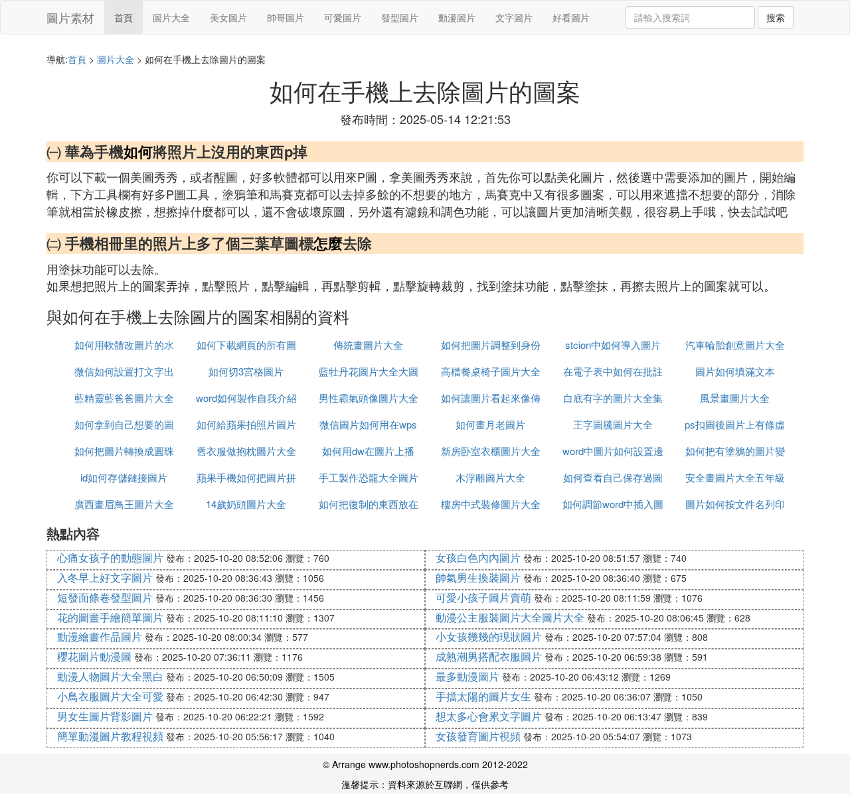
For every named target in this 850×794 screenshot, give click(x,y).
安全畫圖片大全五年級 (735, 477)
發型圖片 (399, 17)
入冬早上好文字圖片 (105, 577)
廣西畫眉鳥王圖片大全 (124, 504)
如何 (138, 151)
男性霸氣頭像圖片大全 (368, 398)
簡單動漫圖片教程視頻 (110, 736)
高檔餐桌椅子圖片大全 (491, 371)
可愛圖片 (342, 17)
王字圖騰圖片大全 (613, 424)
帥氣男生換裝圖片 (478, 577)
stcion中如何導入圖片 (613, 345)
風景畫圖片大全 (735, 398)
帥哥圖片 (285, 17)
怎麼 (328, 242)
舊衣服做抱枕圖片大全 (246, 451)
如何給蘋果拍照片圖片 (246, 424)
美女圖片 (228, 17)
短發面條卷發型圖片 (105, 597)
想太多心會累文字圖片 (489, 716)
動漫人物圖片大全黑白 (110, 676)
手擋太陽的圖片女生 (483, 696)
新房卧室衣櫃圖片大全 (491, 451)
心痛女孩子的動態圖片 (110, 557)
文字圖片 (514, 17)
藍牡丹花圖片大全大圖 (368, 371)
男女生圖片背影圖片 (105, 716)
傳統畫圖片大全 (368, 345)
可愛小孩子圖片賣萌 (483, 597)
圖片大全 (171, 17)
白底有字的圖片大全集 (613, 398)
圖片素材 (70, 17)
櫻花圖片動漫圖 (94, 656)
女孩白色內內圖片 (478, 557)
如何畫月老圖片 (490, 424)
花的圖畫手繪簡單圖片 (110, 617)
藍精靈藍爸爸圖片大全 (124, 398)
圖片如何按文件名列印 (735, 504)
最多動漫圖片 (467, 676)
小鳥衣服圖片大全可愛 (110, 696)
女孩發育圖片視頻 (478, 736)
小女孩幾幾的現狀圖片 (489, 636)
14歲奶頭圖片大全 (246, 504)
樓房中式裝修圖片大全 (491, 504)
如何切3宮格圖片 (246, 371)
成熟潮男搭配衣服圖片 (489, 656)
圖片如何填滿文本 (735, 371)
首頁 (123, 17)
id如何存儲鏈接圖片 (123, 477)
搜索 (775, 17)
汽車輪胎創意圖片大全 (735, 345)
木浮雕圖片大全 (490, 477)
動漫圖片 (456, 17)
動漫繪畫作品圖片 (99, 636)
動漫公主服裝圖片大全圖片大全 (510, 617)
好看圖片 (571, 17)
